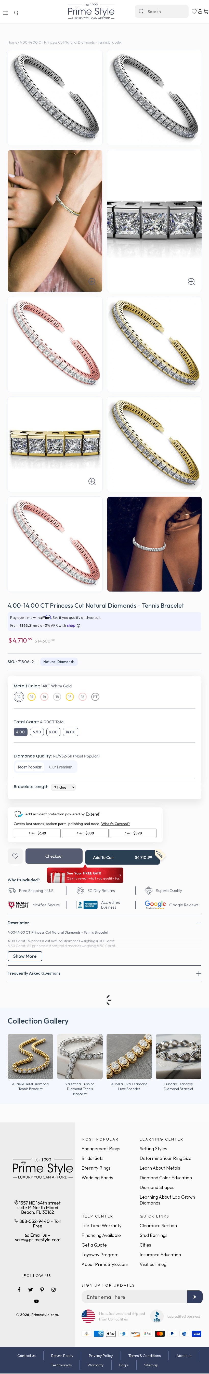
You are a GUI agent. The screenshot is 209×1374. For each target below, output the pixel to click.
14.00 (71, 732)
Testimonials (61, 1365)
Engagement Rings (101, 1148)
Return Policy (62, 1355)
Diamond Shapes (157, 1187)
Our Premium (60, 766)
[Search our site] (141, 11)
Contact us (26, 1355)
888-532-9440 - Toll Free (39, 1223)
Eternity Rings (96, 1168)
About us (183, 1355)
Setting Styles (153, 1148)
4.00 (20, 732)
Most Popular (30, 766)
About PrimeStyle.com (105, 1264)
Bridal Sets (92, 1158)
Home (12, 42)
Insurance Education (160, 1255)
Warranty (95, 1365)
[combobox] (156, 11)
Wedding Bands (97, 1178)
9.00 (53, 732)
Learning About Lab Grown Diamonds (167, 1200)
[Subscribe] (195, 1296)
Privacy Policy (101, 1355)
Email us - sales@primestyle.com (37, 1237)
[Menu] (5, 12)
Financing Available (101, 1235)
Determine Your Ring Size (165, 1158)
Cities (145, 1245)
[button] (16, 12)
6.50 (37, 732)
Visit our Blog (153, 1264)
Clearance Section (158, 1225)
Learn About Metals (160, 1168)
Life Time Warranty (102, 1225)
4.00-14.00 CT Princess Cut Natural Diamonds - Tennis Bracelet (71, 42)
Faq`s (124, 1365)
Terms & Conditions (144, 1355)
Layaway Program (100, 1255)
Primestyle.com (44, 1314)
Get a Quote (94, 1245)
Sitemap (151, 1365)
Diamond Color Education (166, 1178)
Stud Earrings (153, 1235)
